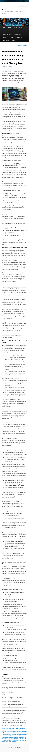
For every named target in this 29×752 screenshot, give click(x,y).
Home (4, 27)
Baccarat (9, 27)
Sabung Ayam (6, 40)
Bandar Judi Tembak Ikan (8, 31)
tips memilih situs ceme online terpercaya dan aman (14, 737)
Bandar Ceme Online (18, 27)
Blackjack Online (17, 34)
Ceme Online (5, 37)
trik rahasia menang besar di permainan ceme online (14, 739)
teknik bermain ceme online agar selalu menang (13, 737)
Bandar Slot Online (20, 31)
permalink (14, 741)
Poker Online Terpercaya (16, 37)
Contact (13, 40)
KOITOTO (6, 9)
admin (3, 741)
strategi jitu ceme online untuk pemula (15, 735)
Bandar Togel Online (7, 34)
